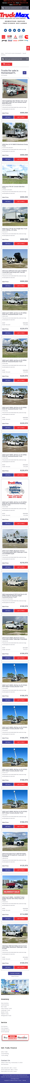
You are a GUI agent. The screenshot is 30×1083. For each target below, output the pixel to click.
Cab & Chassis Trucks (6, 1008)
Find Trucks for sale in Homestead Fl (13, 53)
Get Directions (4, 1064)
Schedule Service (5, 1030)
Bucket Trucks (4, 1012)
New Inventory (5, 1003)
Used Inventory (5, 1005)
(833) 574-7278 (8, 1071)
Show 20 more (15, 973)
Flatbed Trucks (5, 1013)
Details (7, 117)
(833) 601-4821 (8, 1068)
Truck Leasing (4, 1055)
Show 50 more (15, 976)
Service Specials (5, 1031)
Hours (15, 1068)
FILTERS (7, 64)
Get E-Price (21, 117)
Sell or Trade (4, 1051)
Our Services (4, 1026)
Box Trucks (4, 1006)
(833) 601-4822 (9, 1069)
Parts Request (4, 1028)
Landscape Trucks (5, 1010)
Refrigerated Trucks (6, 1015)
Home (2, 53)
